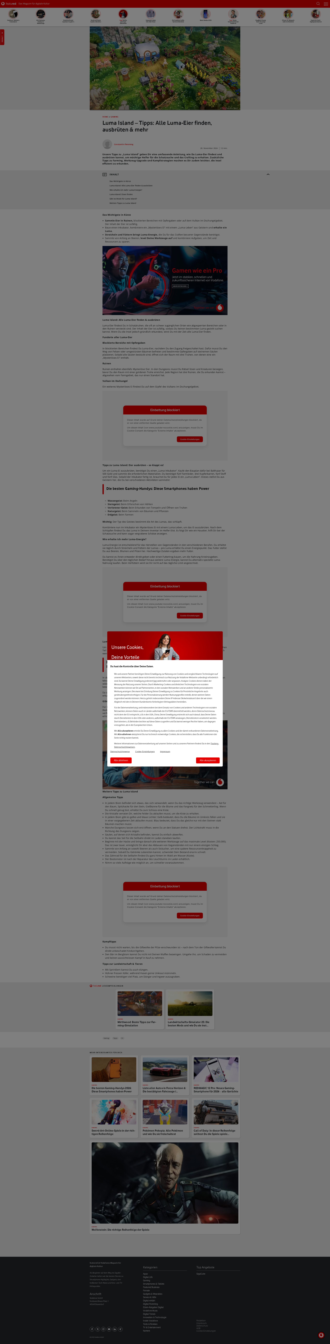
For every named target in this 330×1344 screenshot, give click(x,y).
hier (155, 681)
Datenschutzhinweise (120, 751)
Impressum (165, 751)
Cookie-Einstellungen (145, 751)
